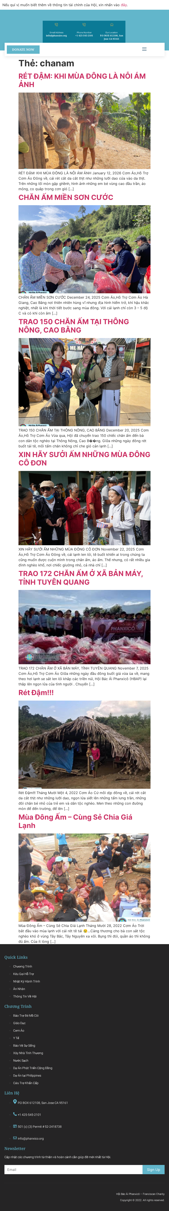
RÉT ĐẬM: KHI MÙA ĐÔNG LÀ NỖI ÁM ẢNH (82, 80)
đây (124, 5)
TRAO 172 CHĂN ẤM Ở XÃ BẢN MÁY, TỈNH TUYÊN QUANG (80, 577)
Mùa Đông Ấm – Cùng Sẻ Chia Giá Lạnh (75, 821)
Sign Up (153, 1169)
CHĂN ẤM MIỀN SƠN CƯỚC (65, 197)
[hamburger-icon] (144, 49)
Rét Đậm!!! (36, 692)
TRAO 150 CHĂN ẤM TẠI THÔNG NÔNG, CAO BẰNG (73, 325)
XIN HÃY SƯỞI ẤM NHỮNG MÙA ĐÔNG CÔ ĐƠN (84, 458)
